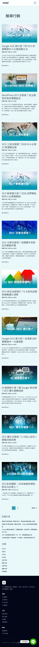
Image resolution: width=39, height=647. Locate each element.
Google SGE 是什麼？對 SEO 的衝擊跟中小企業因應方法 (18, 47)
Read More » (5, 65)
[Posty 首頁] (5, 3)
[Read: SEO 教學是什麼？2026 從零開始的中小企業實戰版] (19, 180)
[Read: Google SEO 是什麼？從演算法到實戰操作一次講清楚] (19, 326)
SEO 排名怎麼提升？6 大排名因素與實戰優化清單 (19, 293)
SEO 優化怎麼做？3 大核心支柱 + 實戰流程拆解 (19, 438)
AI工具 (4, 554)
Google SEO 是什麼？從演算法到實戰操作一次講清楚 (19, 340)
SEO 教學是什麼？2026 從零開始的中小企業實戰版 (19, 195)
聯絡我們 (4, 622)
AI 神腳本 (4, 605)
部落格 (4, 619)
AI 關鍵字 (4, 597)
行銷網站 (4, 571)
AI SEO (4, 549)
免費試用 (4, 631)
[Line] (33, 641)
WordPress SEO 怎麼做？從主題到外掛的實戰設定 (19, 96)
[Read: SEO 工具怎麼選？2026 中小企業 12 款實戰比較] (19, 131)
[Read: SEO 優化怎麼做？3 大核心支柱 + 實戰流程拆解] (19, 424)
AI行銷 (4, 557)
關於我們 (4, 614)
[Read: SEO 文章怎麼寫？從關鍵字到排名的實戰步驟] (19, 229)
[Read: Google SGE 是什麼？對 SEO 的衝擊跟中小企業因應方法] (19, 33)
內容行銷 (4, 560)
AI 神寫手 (4, 600)
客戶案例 (4, 616)
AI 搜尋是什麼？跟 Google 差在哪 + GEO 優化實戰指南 (19, 389)
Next (34, 508)
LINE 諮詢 (5, 633)
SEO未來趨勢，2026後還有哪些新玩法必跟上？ (18, 485)
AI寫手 (4, 552)
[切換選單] (35, 3)
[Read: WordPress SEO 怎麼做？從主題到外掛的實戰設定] (19, 82)
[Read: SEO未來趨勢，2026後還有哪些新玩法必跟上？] (19, 471)
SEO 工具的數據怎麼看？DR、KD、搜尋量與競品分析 (17, 535)
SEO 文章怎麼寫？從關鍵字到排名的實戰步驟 (18, 244)
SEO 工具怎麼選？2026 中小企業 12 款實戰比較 (19, 145)
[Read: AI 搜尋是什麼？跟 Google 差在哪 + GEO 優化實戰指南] (19, 375)
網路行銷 (4, 568)
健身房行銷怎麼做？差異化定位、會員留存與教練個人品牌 (18, 521)
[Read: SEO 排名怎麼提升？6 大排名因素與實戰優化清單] (19, 279)
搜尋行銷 (4, 52)
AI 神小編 (4, 602)
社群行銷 (4, 566)
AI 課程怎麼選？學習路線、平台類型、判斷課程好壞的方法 (18, 538)
